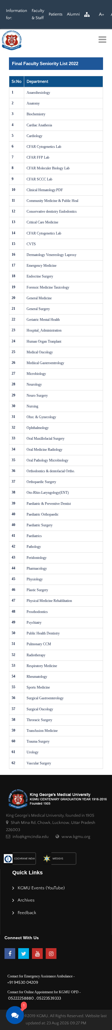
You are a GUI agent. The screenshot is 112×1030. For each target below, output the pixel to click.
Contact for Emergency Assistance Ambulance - (41, 976)
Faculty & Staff (38, 14)
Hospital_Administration (44, 330)
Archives (26, 900)
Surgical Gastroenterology (45, 698)
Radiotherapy (36, 655)
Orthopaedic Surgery (41, 482)
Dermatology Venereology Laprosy (51, 255)
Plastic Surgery (37, 590)
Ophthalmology (38, 428)
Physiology (35, 579)
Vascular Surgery (39, 763)
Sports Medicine (38, 687)
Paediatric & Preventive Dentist (49, 504)
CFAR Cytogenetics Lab (44, 147)
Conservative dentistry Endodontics (52, 211)
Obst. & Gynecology (41, 417)
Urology (33, 752)
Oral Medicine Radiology (44, 449)
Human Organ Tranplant (44, 341)
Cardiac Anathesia (39, 125)
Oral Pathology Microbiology (47, 460)
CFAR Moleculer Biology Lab (48, 168)
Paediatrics (34, 536)
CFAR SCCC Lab (39, 179)
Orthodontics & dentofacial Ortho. (51, 471)
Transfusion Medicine (42, 731)
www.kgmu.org (76, 836)
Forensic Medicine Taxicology (48, 287)
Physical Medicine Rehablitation (49, 601)
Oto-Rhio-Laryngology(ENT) (48, 493)
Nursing (32, 406)
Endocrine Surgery (40, 276)
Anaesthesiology (38, 93)
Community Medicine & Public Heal (52, 201)
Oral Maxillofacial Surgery (46, 438)
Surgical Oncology (40, 709)
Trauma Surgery (38, 741)
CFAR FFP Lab (38, 157)
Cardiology (34, 136)
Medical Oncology (40, 352)
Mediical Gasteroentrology (45, 363)
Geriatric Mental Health (43, 320)
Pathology (34, 547)
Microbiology (36, 374)
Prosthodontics (37, 612)
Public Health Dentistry (43, 633)
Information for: (16, 14)
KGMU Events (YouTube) (41, 887)
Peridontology (37, 558)
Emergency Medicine (41, 265)
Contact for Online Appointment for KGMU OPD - (44, 992)
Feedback (27, 912)
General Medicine (39, 298)
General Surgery (38, 309)
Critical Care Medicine (42, 222)
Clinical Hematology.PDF (45, 190)
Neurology (34, 384)
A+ (101, 14)
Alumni (73, 14)
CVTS (31, 244)
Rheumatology (37, 677)
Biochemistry (36, 114)
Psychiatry (34, 622)
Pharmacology (37, 568)
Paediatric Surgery (40, 525)
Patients (55, 14)
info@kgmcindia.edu (31, 836)
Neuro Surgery (37, 395)
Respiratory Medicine (42, 666)
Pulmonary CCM (39, 644)
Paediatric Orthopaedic (43, 514)
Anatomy (33, 103)
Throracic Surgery (39, 720)
